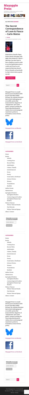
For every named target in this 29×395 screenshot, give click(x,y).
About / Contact (9, 211)
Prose (8, 172)
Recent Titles (11, 163)
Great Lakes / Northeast (13, 176)
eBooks (9, 158)
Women (9, 181)
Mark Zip (12, 392)
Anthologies (10, 165)
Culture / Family (11, 167)
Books (8, 37)
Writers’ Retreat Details (13, 204)
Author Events (9, 188)
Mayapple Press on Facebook (13, 142)
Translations (11, 183)
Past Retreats (10, 207)
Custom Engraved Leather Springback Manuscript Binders (14, 198)
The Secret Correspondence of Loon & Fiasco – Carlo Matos (14, 30)
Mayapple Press (12, 389)
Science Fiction (11, 179)
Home (7, 154)
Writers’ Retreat (9, 203)
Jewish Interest (11, 169)
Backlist (9, 186)
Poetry (9, 174)
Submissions (9, 190)
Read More (10, 78)
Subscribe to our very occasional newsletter (12, 219)
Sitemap (16, 392)
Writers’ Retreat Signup (13, 209)
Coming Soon (11, 160)
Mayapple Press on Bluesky (13, 128)
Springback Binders (11, 193)
